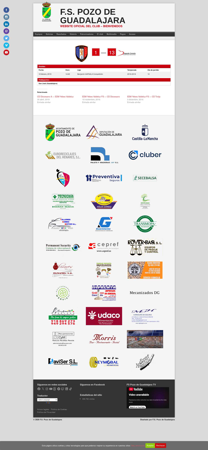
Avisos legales (43, 409)
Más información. (138, 445)
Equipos (38, 34)
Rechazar (160, 445)
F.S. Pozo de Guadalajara (92, 16)
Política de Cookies (59, 409)
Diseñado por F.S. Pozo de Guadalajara (157, 419)
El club (100, 34)
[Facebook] (6, 10)
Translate (54, 403)
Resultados (61, 34)
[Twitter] (6, 38)
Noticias (49, 34)
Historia (73, 34)
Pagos (123, 34)
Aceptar (150, 445)
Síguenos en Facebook (92, 384)
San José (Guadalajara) (48, 83)
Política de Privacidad (46, 412)
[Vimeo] (6, 45)
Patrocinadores (86, 34)
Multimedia (111, 34)
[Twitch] (6, 31)
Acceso (132, 34)
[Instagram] (6, 17)
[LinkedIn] (6, 24)
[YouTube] (6, 52)
